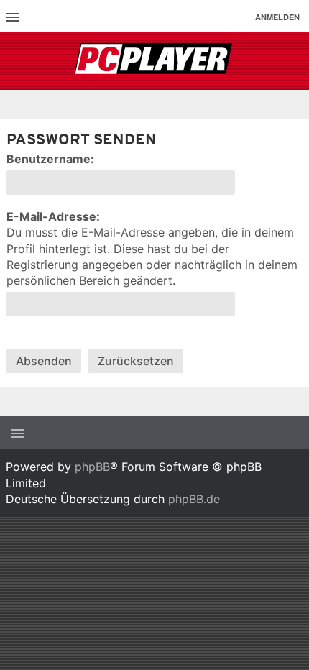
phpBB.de (194, 499)
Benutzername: (50, 159)
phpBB (92, 466)
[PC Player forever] (155, 61)
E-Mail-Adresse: (53, 216)
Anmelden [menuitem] (277, 17)
